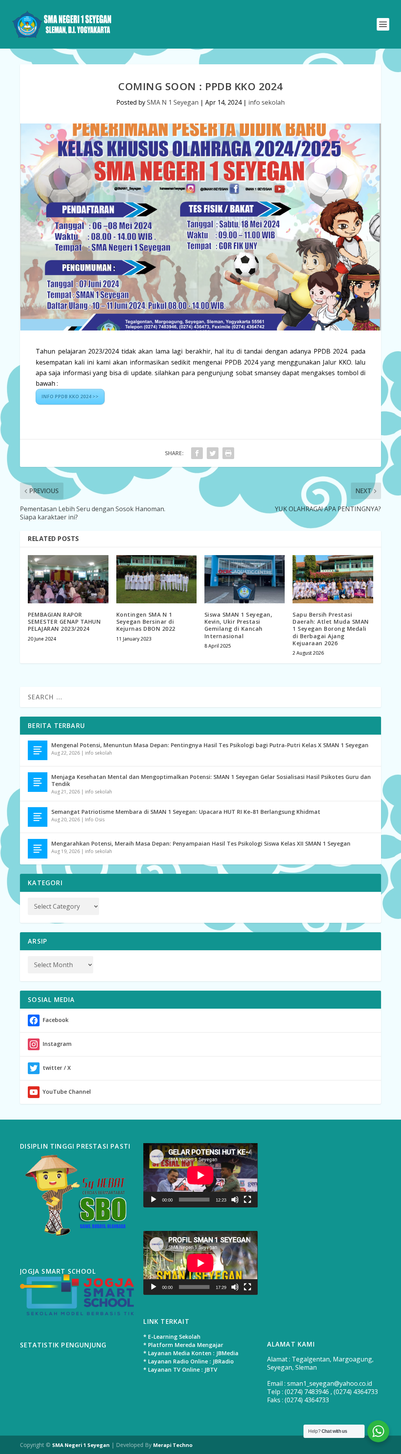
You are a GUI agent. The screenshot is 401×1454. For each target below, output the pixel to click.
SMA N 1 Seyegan (173, 102)
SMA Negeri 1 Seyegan (81, 1445)
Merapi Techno (173, 1445)
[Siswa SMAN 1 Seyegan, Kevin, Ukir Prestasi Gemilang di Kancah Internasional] (244, 579)
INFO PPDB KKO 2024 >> (70, 396)
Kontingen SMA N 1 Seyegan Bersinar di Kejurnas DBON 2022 (145, 621)
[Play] (153, 1199)
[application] (200, 1175)
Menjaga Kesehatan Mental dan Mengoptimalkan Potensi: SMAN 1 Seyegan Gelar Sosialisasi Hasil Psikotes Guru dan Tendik (211, 780)
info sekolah (266, 102)
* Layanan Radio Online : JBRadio (188, 1361)
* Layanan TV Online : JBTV (180, 1369)
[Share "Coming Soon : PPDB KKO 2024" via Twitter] (212, 453)
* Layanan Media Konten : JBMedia (190, 1353)
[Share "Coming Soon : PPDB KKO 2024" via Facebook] (197, 453)
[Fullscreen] (247, 1199)
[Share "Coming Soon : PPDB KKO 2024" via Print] (228, 453)
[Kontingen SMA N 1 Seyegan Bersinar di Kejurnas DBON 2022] (156, 579)
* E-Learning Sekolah (171, 1336)
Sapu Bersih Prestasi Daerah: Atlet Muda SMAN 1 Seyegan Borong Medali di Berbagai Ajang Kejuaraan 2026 (331, 629)
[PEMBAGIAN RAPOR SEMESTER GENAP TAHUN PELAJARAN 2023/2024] (68, 579)
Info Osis (95, 819)
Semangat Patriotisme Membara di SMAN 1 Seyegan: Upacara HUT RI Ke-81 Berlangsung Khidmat (185, 811)
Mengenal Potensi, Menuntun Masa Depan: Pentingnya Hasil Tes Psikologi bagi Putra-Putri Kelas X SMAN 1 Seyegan (209, 745)
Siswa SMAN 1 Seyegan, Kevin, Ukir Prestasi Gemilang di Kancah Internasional (238, 625)
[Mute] (235, 1199)
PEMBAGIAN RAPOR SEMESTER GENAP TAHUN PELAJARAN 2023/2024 (64, 621)
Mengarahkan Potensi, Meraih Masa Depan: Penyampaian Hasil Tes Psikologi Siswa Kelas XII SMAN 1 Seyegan (200, 843)
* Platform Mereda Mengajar (183, 1345)
